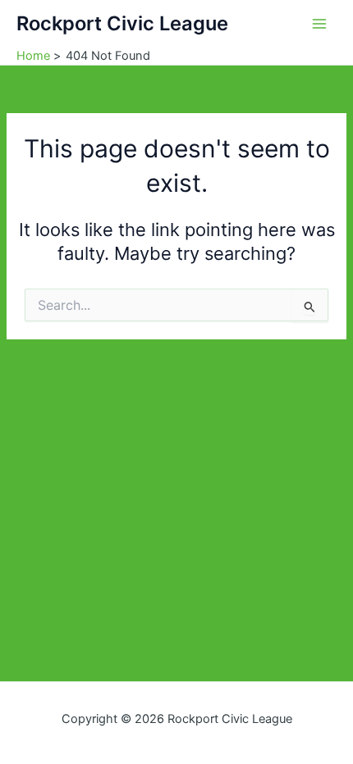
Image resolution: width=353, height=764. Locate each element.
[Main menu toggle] (319, 24)
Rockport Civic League (122, 23)
